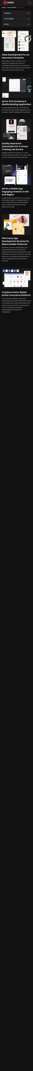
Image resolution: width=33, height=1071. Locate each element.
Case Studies (11, 7)
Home (4, 7)
